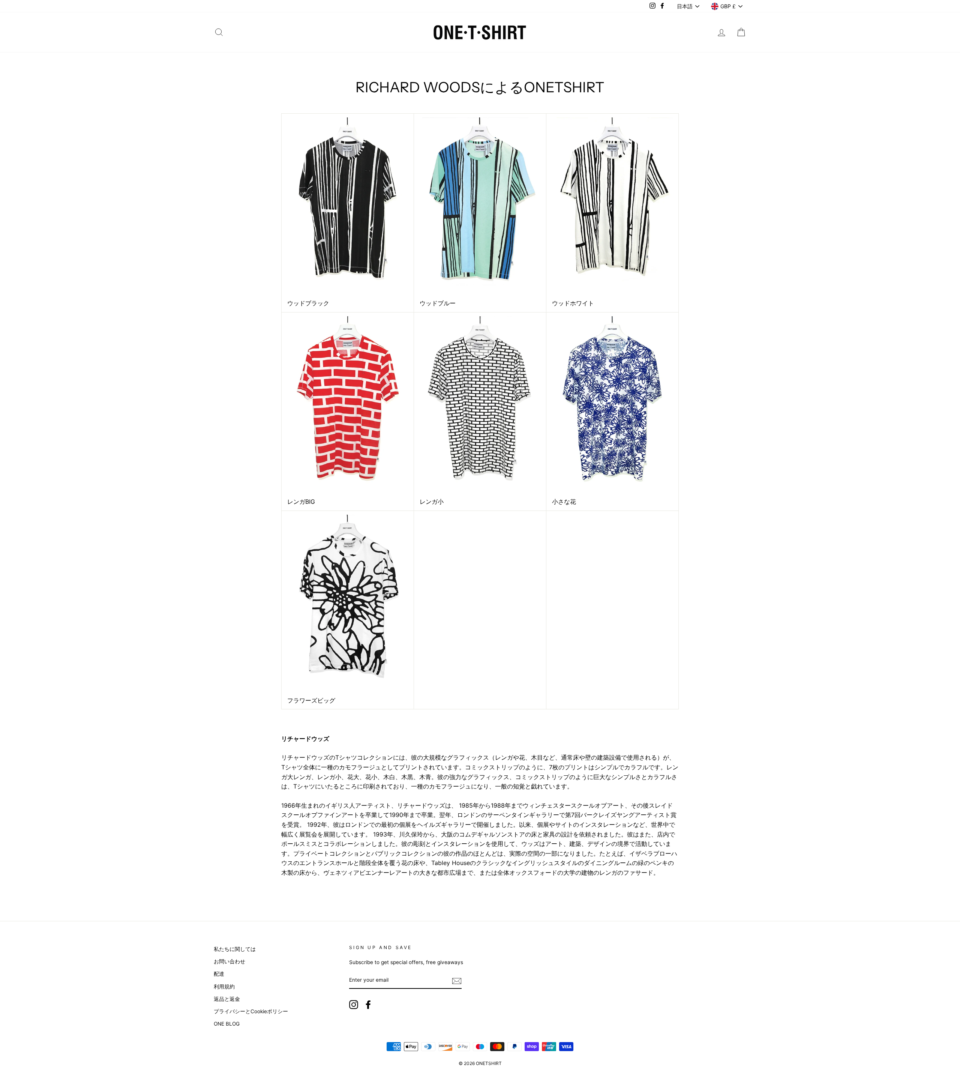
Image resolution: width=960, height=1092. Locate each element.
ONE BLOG (227, 1024)
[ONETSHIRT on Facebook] (368, 1004)
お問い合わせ (229, 961)
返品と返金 (227, 999)
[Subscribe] (457, 980)
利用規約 (224, 987)
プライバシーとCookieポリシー (251, 1011)
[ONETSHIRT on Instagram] (353, 1004)
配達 (219, 974)
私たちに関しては (235, 949)
